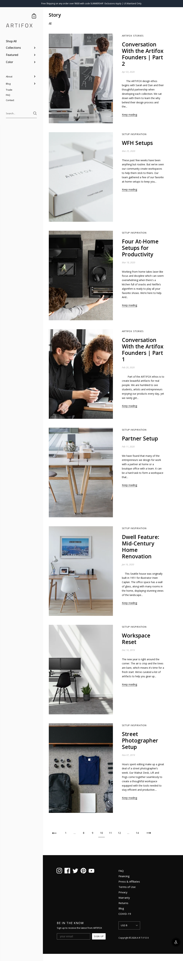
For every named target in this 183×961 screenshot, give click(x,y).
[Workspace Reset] (81, 669)
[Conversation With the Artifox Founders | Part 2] (81, 78)
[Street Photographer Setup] (81, 768)
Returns (123, 903)
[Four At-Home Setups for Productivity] (81, 275)
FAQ (121, 871)
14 (137, 833)
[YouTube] (91, 871)
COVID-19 (124, 914)
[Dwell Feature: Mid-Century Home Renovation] (81, 571)
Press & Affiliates (129, 881)
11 (110, 833)
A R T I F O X (143, 937)
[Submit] (35, 113)
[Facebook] (67, 871)
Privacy (122, 892)
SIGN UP (99, 936)
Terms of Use (127, 887)
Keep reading (129, 114)
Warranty (124, 897)
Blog (121, 908)
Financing (124, 876)
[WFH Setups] (81, 177)
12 (119, 833)
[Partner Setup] (81, 472)
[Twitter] (75, 871)
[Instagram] (59, 871)
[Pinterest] (83, 871)
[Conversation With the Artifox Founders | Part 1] (81, 374)
